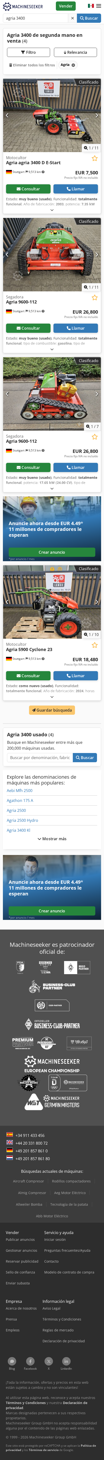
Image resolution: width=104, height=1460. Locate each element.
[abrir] (52, 210)
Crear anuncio (52, 552)
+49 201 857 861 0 (31, 1151)
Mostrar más (54, 838)
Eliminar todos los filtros (33, 65)
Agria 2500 (16, 810)
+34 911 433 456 (30, 1135)
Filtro (30, 52)
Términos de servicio (44, 1450)
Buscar (91, 18)
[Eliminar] (72, 18)
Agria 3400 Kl (18, 830)
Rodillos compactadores (71, 1181)
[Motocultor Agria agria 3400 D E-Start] (52, 115)
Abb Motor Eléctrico (52, 1216)
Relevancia (76, 52)
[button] (98, 6)
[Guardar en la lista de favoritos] (94, 158)
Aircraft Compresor (28, 1181)
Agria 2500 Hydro (22, 820)
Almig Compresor (32, 1192)
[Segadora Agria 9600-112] (52, 254)
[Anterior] (7, 115)
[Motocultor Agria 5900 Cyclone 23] (52, 602)
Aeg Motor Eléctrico (70, 1192)
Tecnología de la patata (69, 1204)
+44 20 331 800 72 (31, 1143)
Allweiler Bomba (29, 1204)
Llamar (78, 189)
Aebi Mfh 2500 (19, 790)
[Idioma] (91, 6)
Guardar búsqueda (54, 710)
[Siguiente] (96, 115)
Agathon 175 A (20, 800)
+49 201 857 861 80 (32, 1158)
